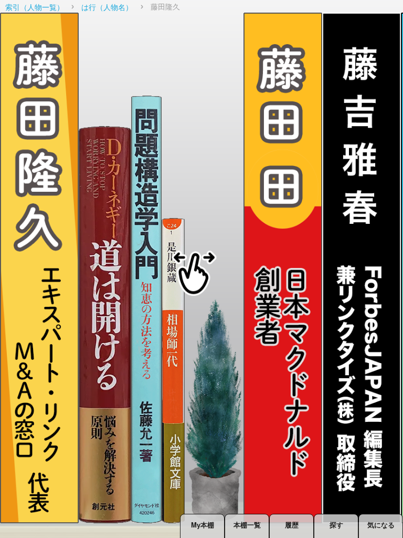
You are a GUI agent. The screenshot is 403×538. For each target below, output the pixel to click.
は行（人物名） (107, 7)
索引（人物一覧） (34, 7)
